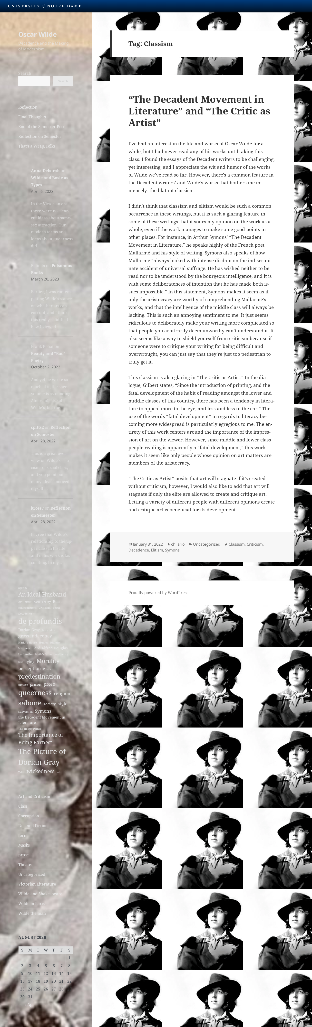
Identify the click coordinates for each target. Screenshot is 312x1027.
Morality (48, 661)
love (20, 662)
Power (47, 669)
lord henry (61, 654)
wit (59, 772)
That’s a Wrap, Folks (36, 146)
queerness (35, 692)
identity (55, 642)
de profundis (40, 621)
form (23, 835)
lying (30, 661)
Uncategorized (31, 874)
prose (49, 684)
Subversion (25, 711)
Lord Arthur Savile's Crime (35, 654)
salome (29, 702)
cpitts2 (37, 427)
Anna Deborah (45, 170)
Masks (24, 845)
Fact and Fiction (33, 825)
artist (28, 602)
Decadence (25, 613)
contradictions (27, 607)
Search (24, 73)
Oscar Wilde (37, 34)
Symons (43, 711)
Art (20, 602)
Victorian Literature (37, 884)
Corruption (28, 816)
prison (35, 684)
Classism (237, 544)
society (50, 703)
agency (22, 587)
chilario (178, 544)
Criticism (44, 607)
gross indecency (35, 636)
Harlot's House (27, 642)
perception (29, 668)
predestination (39, 676)
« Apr (29, 1004)
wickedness (40, 771)
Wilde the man (32, 913)
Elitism (157, 550)
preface (23, 684)
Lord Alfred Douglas (50, 647)
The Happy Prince (29, 728)
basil (37, 602)
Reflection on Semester (39, 136)
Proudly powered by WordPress (158, 592)
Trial (21, 772)
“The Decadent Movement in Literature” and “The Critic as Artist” (199, 111)
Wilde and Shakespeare (40, 893)
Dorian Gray (29, 629)
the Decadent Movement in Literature (41, 720)
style (63, 704)
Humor (43, 642)
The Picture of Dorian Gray (42, 757)
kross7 (37, 508)
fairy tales (48, 630)
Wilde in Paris (31, 903)
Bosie (57, 601)
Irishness (24, 648)
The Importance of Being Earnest (40, 738)
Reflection (27, 107)
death (56, 607)
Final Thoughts (32, 117)
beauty (46, 602)
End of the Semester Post (41, 126)
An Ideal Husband (42, 594)
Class (23, 806)
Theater (25, 864)
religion (62, 693)
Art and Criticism (34, 796)
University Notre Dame (44, 6)
